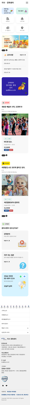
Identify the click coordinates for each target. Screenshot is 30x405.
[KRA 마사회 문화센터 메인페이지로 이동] (15, 41)
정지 (6, 50)
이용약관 (4, 391)
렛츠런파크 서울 (5, 354)
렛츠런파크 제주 (14, 354)
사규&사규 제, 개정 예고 (22, 394)
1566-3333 (6, 369)
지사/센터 (9, 356)
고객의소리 (4, 310)
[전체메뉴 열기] (27, 2)
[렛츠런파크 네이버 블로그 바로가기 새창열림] (20, 276)
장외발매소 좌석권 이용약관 (8, 394)
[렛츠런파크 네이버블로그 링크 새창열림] (6, 385)
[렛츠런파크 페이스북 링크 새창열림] (3, 385)
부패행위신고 (5, 315)
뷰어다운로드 (5, 323)
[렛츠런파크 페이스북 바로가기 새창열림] (24, 276)
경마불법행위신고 (6, 319)
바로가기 (6, 240)
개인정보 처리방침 (11, 391)
